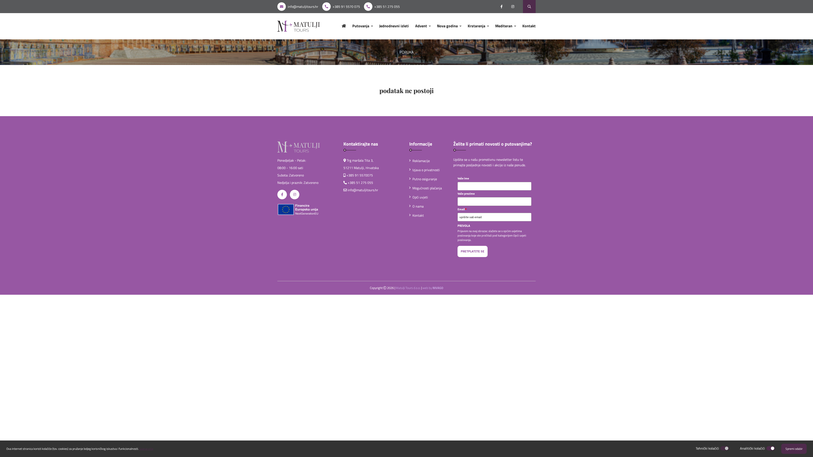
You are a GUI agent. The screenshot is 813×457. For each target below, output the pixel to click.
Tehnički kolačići (707, 448)
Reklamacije (421, 160)
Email (462, 209)
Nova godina (448, 26)
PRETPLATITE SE (472, 251)
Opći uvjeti (420, 197)
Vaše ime (463, 178)
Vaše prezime (466, 193)
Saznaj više (146, 448)
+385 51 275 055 (387, 6)
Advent (421, 26)
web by (432, 287)
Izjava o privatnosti (426, 169)
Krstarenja (477, 26)
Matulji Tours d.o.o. (408, 287)
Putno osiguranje (424, 179)
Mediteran (504, 26)
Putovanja (361, 26)
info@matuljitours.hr (303, 6)
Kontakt (529, 26)
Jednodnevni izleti (394, 26)
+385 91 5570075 (359, 175)
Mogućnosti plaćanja (427, 188)
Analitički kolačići (752, 448)
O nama (418, 206)
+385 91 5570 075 (346, 6)
